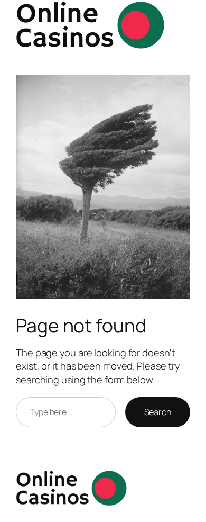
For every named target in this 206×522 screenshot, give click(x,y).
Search (157, 412)
